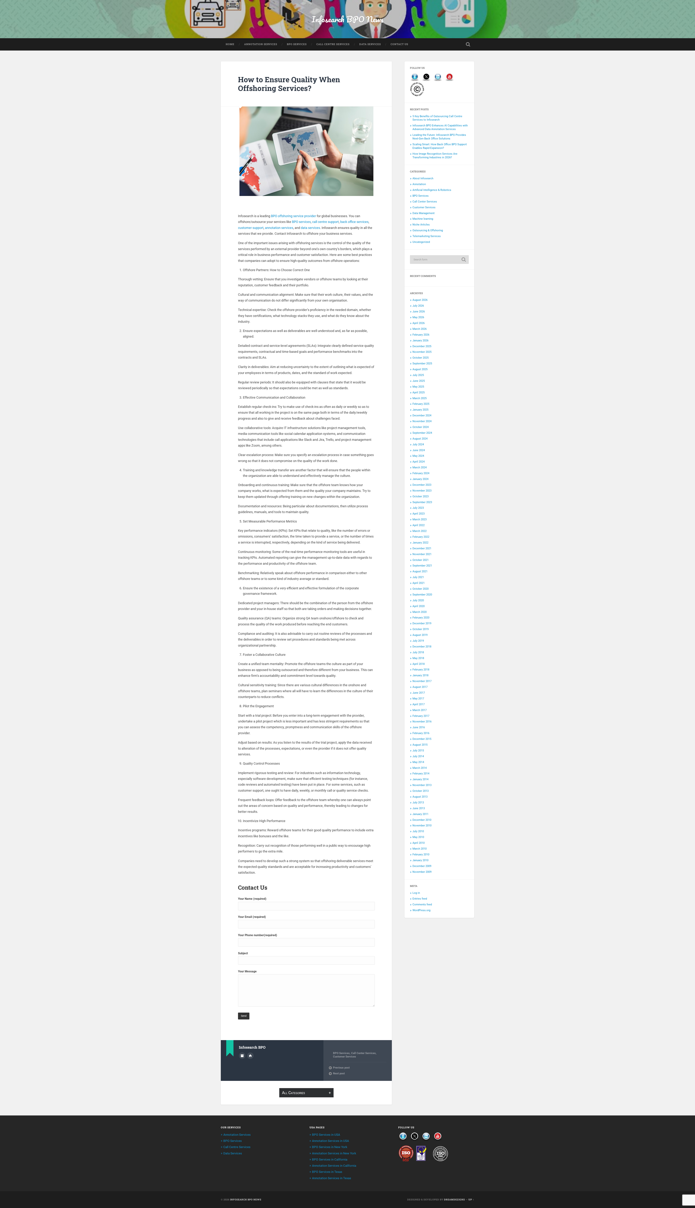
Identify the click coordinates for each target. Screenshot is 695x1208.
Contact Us (399, 44)
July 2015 (418, 750)
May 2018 (418, 658)
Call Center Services (363, 1053)
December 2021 (421, 548)
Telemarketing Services (426, 236)
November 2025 (421, 352)
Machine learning (422, 218)
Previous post (341, 1067)
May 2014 (418, 762)
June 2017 (418, 692)
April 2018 (418, 664)
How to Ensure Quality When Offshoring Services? (289, 84)
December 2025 (421, 346)
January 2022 (420, 542)
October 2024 (420, 427)
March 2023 (419, 519)
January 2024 (420, 479)
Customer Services (344, 1056)
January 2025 (420, 409)
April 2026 (418, 323)
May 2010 (418, 837)
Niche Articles (421, 224)
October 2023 (420, 496)
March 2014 (419, 768)
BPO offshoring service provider (293, 216)
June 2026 (418, 311)
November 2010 (421, 825)
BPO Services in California (329, 1159)
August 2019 (419, 635)
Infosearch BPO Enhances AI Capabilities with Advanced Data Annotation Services (440, 127)
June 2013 (418, 808)
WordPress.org (421, 910)
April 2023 (418, 513)
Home (230, 44)
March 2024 (419, 467)
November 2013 (421, 785)
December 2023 (421, 484)
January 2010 (420, 860)
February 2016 (420, 733)
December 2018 (421, 646)
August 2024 (419, 438)
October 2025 (420, 357)
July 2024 (418, 444)
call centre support (325, 222)
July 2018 (418, 652)
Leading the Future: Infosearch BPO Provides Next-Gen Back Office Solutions (439, 136)
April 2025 (418, 392)
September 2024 (422, 432)
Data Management (423, 213)
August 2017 (419, 687)
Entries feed (419, 898)
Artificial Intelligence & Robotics (431, 190)
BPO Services (297, 44)
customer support (251, 228)
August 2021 (419, 571)
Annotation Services (260, 44)
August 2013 (419, 796)
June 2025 (418, 381)
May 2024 (418, 455)
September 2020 (422, 594)
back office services (354, 222)
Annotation (419, 184)
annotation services (279, 228)
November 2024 (421, 421)
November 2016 (421, 721)
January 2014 (420, 779)
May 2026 (418, 317)
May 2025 (418, 386)
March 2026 (419, 329)
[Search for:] (439, 259)
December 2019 (421, 623)
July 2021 (418, 577)
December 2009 (421, 866)
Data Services (370, 44)
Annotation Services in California (334, 1165)
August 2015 (419, 744)
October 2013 (420, 791)
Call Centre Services (332, 44)
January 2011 (420, 814)
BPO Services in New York (329, 1147)
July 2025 (418, 375)
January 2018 (420, 675)
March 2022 (419, 531)
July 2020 (418, 600)
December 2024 (421, 415)
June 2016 (418, 727)
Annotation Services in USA (330, 1141)
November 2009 (421, 871)
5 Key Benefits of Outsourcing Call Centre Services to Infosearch (437, 118)
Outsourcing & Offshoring (427, 230)
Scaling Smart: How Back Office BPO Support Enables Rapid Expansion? (439, 146)
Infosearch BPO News (347, 19)
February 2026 (420, 334)
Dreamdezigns (454, 1199)
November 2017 (421, 681)
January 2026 (420, 340)
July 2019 (418, 640)
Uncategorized (421, 242)
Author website (250, 1055)
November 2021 (421, 554)
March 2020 (419, 612)
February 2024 (420, 473)
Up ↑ (471, 1199)
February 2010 (420, 854)
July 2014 (418, 756)
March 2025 (419, 398)
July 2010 (418, 831)
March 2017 (419, 710)
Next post (339, 1073)
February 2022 (420, 536)
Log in (416, 892)
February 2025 (420, 404)
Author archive (242, 1055)
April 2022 (418, 525)
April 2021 (418, 583)
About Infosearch (422, 178)
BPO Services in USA (326, 1134)
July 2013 (418, 802)
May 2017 (418, 698)
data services (310, 228)
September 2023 (422, 502)
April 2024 (418, 461)
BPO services (301, 222)
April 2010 (418, 843)
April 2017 (418, 704)
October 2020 (420, 588)
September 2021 (422, 565)
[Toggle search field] (468, 44)
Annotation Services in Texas (331, 1178)
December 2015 (421, 739)
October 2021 (420, 560)
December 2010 (421, 820)
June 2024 (418, 450)
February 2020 (420, 617)
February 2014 (420, 773)
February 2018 (420, 669)
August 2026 (419, 300)
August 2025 (419, 369)
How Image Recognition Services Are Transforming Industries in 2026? (434, 155)
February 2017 (420, 716)
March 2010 (419, 848)
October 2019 (420, 629)
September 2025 (422, 363)
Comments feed (422, 904)
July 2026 (418, 305)
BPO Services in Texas (327, 1172)
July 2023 (418, 507)
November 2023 (421, 490)
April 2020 (418, 606)
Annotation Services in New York (334, 1153)
